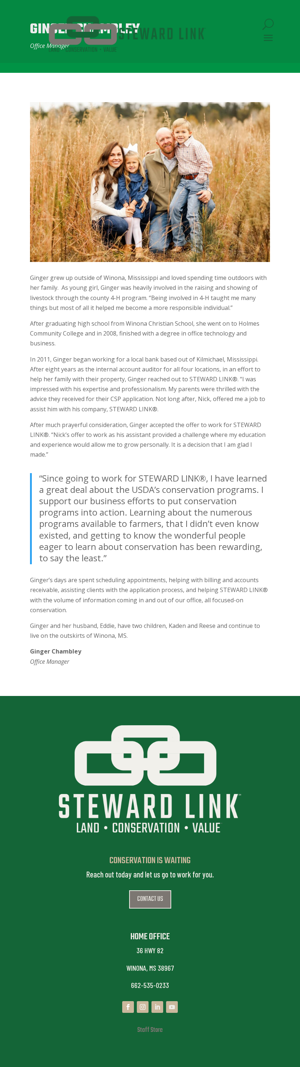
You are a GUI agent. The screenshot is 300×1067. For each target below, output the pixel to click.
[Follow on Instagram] (143, 1007)
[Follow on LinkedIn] (157, 1007)
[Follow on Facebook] (128, 1007)
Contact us (150, 899)
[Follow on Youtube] (172, 1007)
